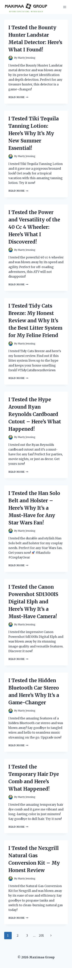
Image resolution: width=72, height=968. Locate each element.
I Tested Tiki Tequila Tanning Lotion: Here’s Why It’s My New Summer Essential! (33, 133)
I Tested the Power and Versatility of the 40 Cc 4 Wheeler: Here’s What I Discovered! (34, 227)
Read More (18, 97)
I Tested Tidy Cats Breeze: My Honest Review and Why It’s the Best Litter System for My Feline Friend (35, 320)
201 (41, 935)
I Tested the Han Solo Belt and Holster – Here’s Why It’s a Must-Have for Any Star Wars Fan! (34, 508)
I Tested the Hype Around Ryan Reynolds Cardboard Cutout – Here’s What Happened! (34, 414)
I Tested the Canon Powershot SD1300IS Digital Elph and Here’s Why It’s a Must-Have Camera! (33, 602)
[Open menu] (64, 7)
